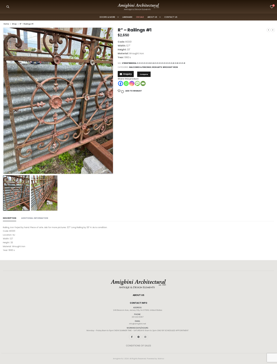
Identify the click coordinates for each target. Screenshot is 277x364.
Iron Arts (157, 67)
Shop (14, 24)
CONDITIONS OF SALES (138, 345)
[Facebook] (120, 83)
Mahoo (161, 358)
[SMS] (137, 83)
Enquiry (127, 74)
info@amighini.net (137, 323)
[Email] (143, 83)
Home (6, 24)
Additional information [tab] (34, 218)
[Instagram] (131, 83)
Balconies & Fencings (140, 67)
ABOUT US (152, 17)
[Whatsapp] (126, 83)
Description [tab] (9, 218)
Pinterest (138, 337)
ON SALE (140, 17)
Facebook (132, 337)
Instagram (145, 337)
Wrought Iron (170, 67)
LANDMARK (127, 17)
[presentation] (3, 101)
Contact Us (170, 17)
